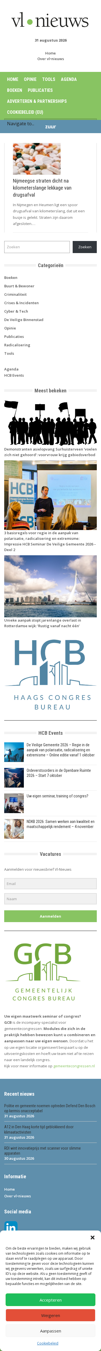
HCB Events (14, 375)
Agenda (69, 79)
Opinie (30, 79)
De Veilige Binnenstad (23, 319)
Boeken (14, 90)
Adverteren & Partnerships (37, 101)
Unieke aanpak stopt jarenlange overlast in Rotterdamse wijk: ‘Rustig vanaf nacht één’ (42, 623)
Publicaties (40, 90)
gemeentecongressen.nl (74, 1065)
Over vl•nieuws (50, 58)
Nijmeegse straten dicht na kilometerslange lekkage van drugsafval (42, 188)
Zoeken (84, 246)
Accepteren (51, 1300)
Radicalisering (17, 344)
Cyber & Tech (16, 311)
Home (50, 53)
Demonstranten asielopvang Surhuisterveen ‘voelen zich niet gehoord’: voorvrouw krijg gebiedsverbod (50, 452)
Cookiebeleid (47, 1343)
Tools (48, 79)
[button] (92, 1237)
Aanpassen (50, 1331)
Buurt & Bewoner (19, 285)
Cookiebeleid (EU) (25, 112)
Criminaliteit (15, 294)
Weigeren (50, 1315)
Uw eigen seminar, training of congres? (57, 796)
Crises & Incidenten (21, 302)
